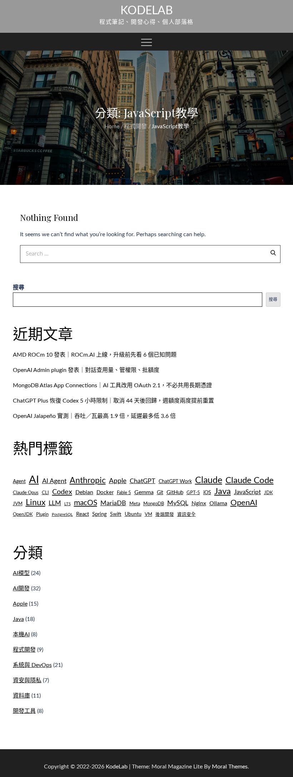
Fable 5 (124, 493)
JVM (18, 504)
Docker (105, 492)
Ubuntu (133, 514)
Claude (208, 480)
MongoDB (153, 504)
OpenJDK (23, 514)
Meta (134, 504)
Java (222, 491)
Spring (99, 514)
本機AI (21, 634)
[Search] (273, 252)
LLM (55, 503)
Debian (84, 492)
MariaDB (113, 503)
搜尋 (18, 287)
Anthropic (88, 480)
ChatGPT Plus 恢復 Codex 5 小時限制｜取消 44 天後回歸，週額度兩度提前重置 (113, 401)
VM (148, 514)
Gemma (144, 492)
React (82, 514)
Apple (117, 481)
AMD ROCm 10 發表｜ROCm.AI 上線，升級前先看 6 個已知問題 (95, 355)
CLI (45, 493)
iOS (207, 492)
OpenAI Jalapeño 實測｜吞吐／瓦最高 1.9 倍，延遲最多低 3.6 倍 (94, 416)
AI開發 (21, 588)
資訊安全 (186, 514)
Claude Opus (26, 493)
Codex (62, 492)
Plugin (42, 514)
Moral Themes (230, 767)
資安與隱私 (27, 680)
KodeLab (146, 10)
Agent (19, 481)
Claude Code (249, 480)
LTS (67, 504)
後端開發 (164, 514)
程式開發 (24, 650)
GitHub (175, 492)
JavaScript (247, 492)
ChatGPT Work (175, 481)
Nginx (199, 503)
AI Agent (54, 481)
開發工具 (24, 711)
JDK (268, 493)
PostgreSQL (62, 515)
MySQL (177, 503)
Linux (35, 503)
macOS (85, 503)
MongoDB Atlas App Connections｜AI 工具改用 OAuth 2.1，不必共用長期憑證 (112, 385)
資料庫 (21, 696)
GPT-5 (193, 493)
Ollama (218, 503)
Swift (115, 514)
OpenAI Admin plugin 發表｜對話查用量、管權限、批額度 (86, 370)
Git (160, 492)
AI (34, 480)
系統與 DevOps (32, 665)
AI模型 (21, 573)
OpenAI (243, 503)
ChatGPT (142, 481)
